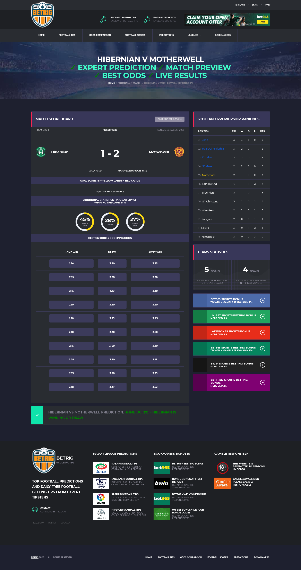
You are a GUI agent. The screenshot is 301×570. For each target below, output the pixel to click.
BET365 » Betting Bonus (188, 463)
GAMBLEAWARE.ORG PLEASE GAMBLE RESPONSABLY (246, 481)
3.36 (155, 277)
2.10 (71, 304)
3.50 (155, 304)
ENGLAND (240, 5)
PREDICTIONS (166, 35)
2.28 (71, 359)
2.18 (71, 318)
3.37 (112, 386)
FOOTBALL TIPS (67, 35)
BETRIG (34, 557)
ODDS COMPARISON (100, 35)
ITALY (267, 5)
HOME (41, 35)
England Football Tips (127, 478)
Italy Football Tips (124, 463)
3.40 (112, 345)
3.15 (155, 359)
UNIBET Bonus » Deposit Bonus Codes (188, 511)
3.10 (112, 290)
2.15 (71, 277)
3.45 (155, 318)
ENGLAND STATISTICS (164, 21)
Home (148, 557)
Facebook (38, 523)
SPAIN (255, 5)
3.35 (155, 263)
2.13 (71, 373)
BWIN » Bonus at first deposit (187, 480)
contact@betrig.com (53, 512)
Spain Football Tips (125, 494)
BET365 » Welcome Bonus (189, 494)
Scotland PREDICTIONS (170, 119)
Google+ (65, 523)
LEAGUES (193, 35)
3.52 (155, 386)
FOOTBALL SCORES (135, 35)
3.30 (112, 263)
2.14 (71, 263)
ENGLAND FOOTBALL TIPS (124, 21)
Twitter (52, 523)
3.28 (112, 277)
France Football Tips (126, 509)
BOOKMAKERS (223, 35)
